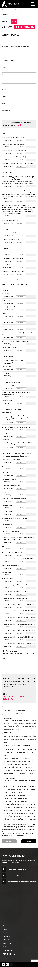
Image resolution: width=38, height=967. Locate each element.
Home (5, 929)
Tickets (6, 947)
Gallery (6, 940)
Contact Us (7, 950)
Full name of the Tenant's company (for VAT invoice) (15, 46)
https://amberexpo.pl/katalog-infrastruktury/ (18, 653)
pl (11, 964)
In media (6, 936)
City (3, 75)
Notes (3, 658)
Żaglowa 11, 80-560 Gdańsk (18, 869)
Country (4, 82)
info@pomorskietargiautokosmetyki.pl (22, 881)
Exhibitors (7, 943)
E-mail (3, 103)
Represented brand (7, 39)
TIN (2, 53)
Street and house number (8, 60)
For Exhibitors (9, 954)
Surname (4, 96)
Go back (6, 14)
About (5, 932)
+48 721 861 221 (13, 875)
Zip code (4, 67)
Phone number (6, 110)
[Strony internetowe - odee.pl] (5, 958)
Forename (4, 89)
